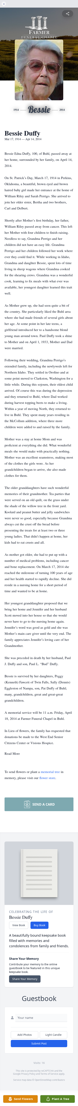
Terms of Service (49, 1073)
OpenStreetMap (43, 1080)
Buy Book (39, 925)
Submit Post (39, 1043)
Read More (12, 753)
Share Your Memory (24, 979)
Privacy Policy (28, 1073)
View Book (18, 925)
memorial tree (50, 771)
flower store (47, 777)
